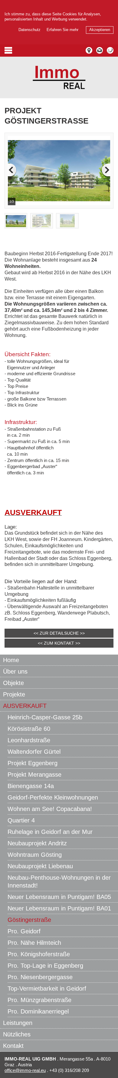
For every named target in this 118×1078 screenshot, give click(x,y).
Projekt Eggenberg (32, 763)
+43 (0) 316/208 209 (68, 1070)
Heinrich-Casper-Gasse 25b (45, 717)
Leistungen (17, 1023)
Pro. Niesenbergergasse (40, 977)
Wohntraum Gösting (35, 854)
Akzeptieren (99, 29)
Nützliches (17, 1034)
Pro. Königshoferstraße (39, 954)
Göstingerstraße (29, 919)
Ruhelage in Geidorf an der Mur (50, 831)
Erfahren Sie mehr (62, 29)
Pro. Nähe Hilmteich (34, 942)
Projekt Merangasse (34, 774)
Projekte (14, 694)
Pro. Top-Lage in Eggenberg (45, 965)
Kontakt (13, 1045)
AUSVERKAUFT (25, 705)
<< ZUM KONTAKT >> (59, 643)
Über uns (15, 671)
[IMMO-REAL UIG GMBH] (59, 78)
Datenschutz (29, 29)
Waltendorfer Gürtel (34, 751)
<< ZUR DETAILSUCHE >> (59, 633)
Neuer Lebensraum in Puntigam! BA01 (59, 908)
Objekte (13, 683)
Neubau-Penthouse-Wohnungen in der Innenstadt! (59, 881)
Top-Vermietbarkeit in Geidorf (47, 988)
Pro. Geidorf (24, 931)
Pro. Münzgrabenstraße (39, 1000)
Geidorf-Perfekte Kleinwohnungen (53, 797)
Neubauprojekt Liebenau (40, 866)
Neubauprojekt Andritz (37, 843)
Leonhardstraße (29, 740)
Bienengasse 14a (31, 786)
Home (11, 660)
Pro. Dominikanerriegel (38, 1011)
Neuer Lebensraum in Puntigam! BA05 (59, 897)
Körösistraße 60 (29, 728)
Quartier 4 (21, 820)
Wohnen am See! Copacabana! (50, 809)
